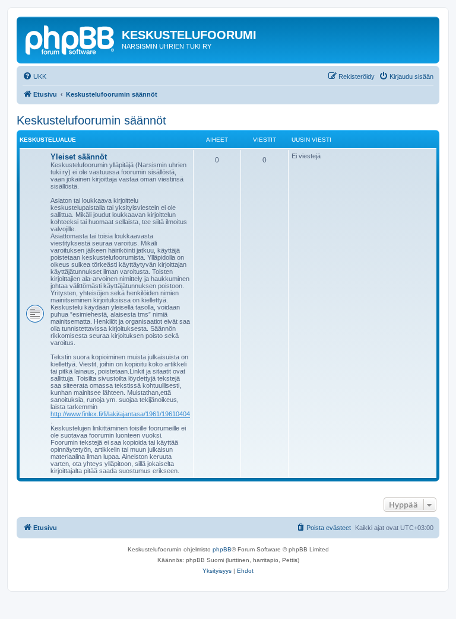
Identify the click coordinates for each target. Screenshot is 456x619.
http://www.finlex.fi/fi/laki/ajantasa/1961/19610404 (120, 413)
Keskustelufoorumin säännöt (91, 120)
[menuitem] (34, 76)
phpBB (222, 549)
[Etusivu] (71, 39)
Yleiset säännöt (78, 156)
